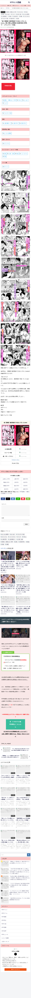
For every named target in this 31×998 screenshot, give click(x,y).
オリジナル (6, 143)
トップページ (3, 5)
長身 (18, 18)
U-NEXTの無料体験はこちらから (15, 724)
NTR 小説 (4, 923)
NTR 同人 (3, 11)
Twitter (29, 5)
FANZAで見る (15, 459)
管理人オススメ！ (16, 5)
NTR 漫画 (4, 927)
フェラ (13, 14)
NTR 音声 (4, 930)
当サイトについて (15, 969)
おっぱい (8, 14)
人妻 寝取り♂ (4, 16)
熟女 (10, 16)
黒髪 (21, 16)
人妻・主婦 (19, 14)
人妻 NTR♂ (16, 16)
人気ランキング (5, 941)
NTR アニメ (4, 909)
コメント (4, 504)
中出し (19, 100)
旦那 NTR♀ (13, 18)
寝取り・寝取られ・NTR (10, 100)
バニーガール (26, 16)
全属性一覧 (9, 5)
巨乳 (3, 14)
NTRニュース (5, 934)
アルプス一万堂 (5, 18)
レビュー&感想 (23, 5)
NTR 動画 (4, 916)
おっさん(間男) (26, 14)
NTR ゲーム (4, 913)
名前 (3, 518)
